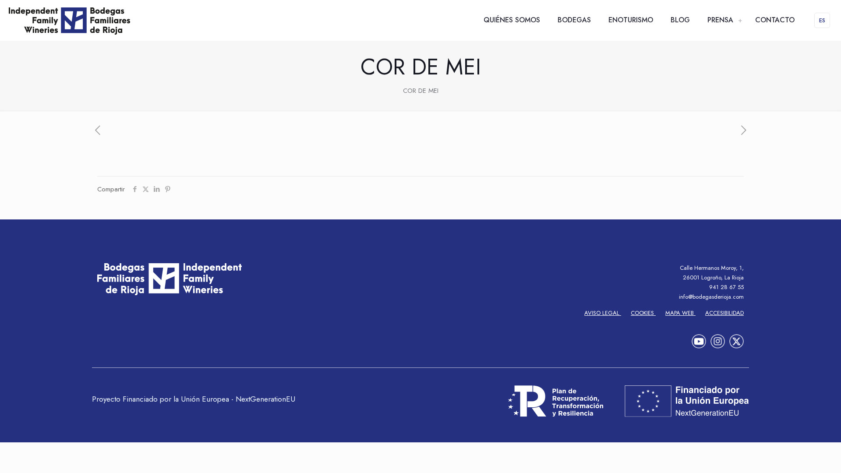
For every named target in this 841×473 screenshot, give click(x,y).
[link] (739, 20)
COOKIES (643, 313)
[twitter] (736, 338)
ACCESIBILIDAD (724, 313)
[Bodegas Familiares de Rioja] (69, 20)
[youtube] (699, 338)
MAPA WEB (680, 313)
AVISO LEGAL (602, 313)
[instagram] (717, 338)
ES (822, 20)
